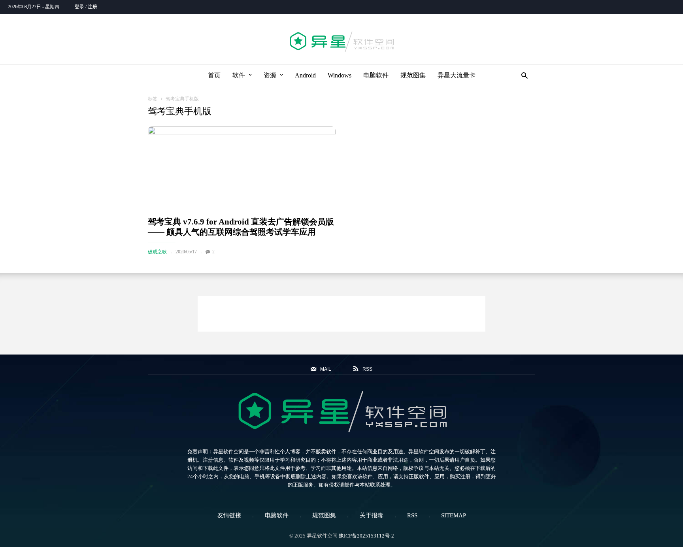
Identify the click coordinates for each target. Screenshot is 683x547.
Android (305, 75)
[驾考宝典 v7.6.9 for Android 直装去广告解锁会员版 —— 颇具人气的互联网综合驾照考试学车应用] (242, 168)
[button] (522, 75)
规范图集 (413, 75)
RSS (412, 515)
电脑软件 (376, 75)
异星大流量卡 (456, 75)
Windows (339, 75)
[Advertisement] (341, 314)
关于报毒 (371, 515)
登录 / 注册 (86, 6)
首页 (214, 75)
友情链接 (229, 515)
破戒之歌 (157, 252)
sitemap (453, 515)
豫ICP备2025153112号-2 (366, 536)
